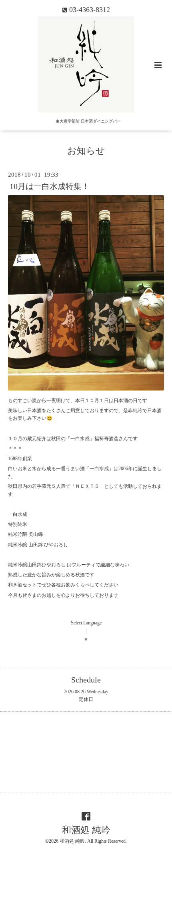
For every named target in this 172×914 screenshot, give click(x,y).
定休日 (86, 699)
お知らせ (86, 151)
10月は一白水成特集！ (50, 186)
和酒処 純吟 (86, 830)
